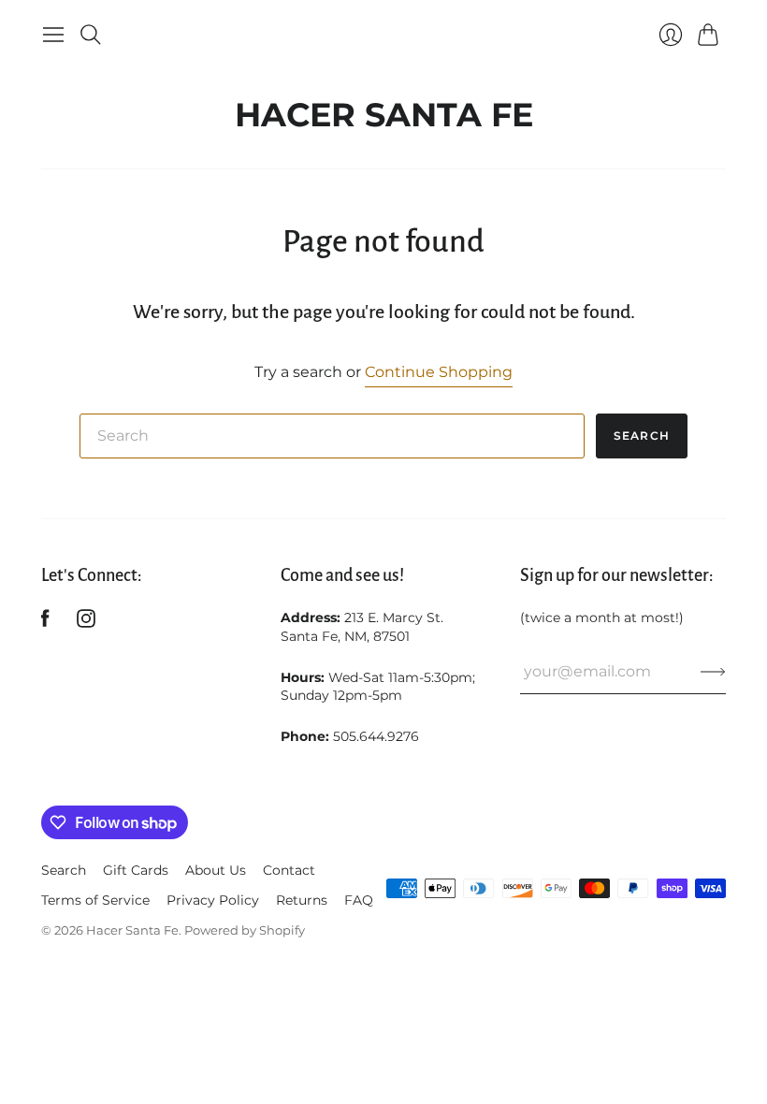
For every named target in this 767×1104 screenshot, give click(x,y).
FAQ (358, 900)
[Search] (91, 34)
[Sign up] (713, 671)
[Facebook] (45, 623)
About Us (215, 870)
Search (642, 436)
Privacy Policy (212, 900)
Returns (301, 900)
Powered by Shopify (244, 929)
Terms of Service (95, 900)
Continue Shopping (439, 372)
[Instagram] (86, 623)
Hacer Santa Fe (384, 109)
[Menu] (53, 34)
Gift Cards (135, 870)
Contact (289, 870)
